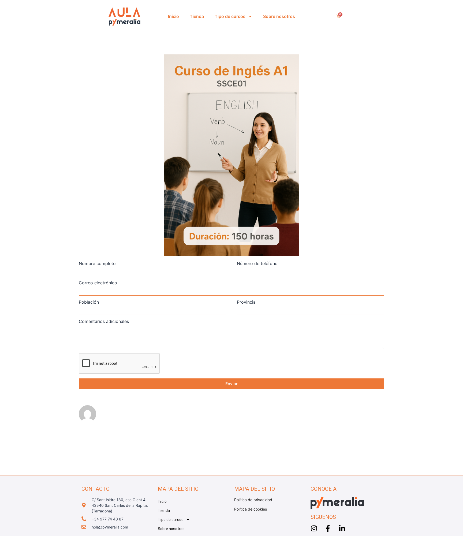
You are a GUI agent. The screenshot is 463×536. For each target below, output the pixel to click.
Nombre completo (97, 263)
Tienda (197, 16)
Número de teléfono (257, 263)
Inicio (173, 16)
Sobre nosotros (279, 16)
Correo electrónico (98, 283)
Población (89, 302)
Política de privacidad (253, 499)
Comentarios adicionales (104, 321)
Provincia (246, 302)
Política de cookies (250, 509)
